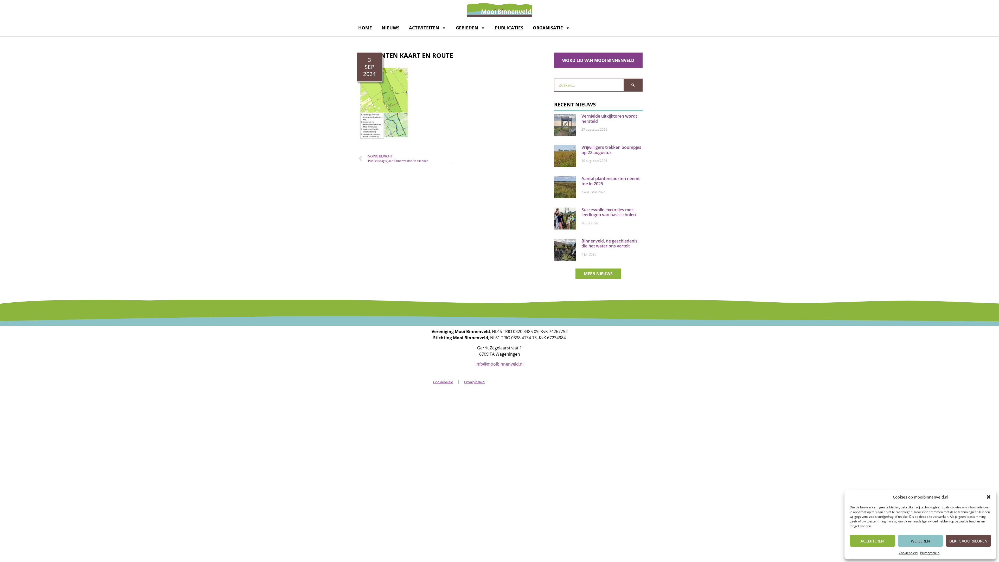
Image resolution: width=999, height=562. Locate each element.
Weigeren (920, 541)
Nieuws (390, 28)
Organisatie (548, 28)
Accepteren (872, 541)
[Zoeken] (633, 85)
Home (365, 28)
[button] (988, 497)
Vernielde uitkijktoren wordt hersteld (609, 118)
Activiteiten (424, 28)
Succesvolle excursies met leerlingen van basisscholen (608, 212)
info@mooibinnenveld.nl (499, 364)
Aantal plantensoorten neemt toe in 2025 (610, 181)
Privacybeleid (929, 553)
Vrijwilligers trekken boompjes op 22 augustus (611, 149)
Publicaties (509, 28)
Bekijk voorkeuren (968, 541)
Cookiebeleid (908, 553)
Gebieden (467, 28)
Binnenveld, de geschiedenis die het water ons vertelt (609, 243)
